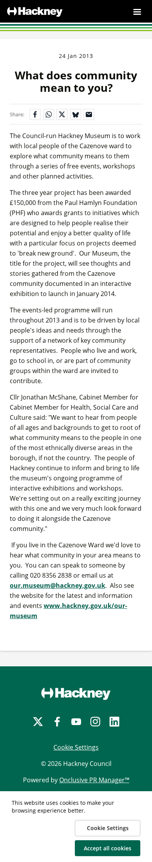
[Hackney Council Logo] (76, 693)
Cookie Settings (76, 747)
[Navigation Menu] (137, 11)
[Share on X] (62, 114)
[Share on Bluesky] (75, 114)
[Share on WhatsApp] (48, 114)
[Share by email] (88, 114)
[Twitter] (38, 722)
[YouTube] (76, 722)
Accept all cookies (107, 848)
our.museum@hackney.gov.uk (57, 585)
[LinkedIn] (114, 722)
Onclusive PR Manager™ (94, 780)
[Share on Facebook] (35, 114)
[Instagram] (95, 722)
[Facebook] (57, 722)
